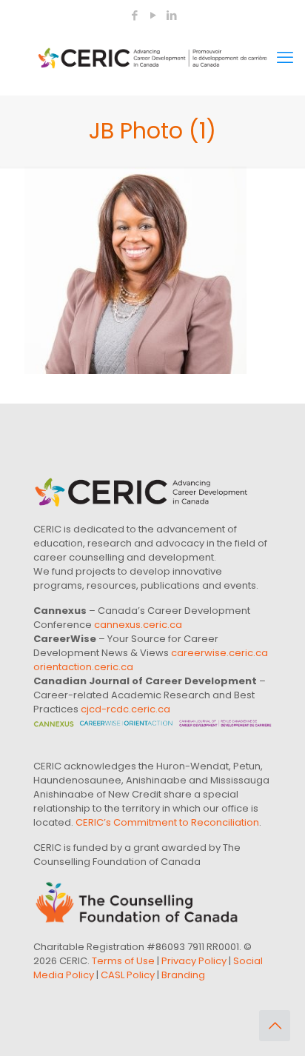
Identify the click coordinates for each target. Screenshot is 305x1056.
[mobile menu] (285, 57)
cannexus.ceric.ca (138, 625)
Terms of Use (123, 961)
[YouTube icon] (152, 15)
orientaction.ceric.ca (83, 667)
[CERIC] (152, 58)
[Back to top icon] (274, 1025)
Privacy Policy (194, 961)
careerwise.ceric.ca (219, 653)
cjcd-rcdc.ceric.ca (125, 709)
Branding (183, 975)
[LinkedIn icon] (171, 15)
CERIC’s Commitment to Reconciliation (167, 822)
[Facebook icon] (134, 15)
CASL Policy (128, 975)
